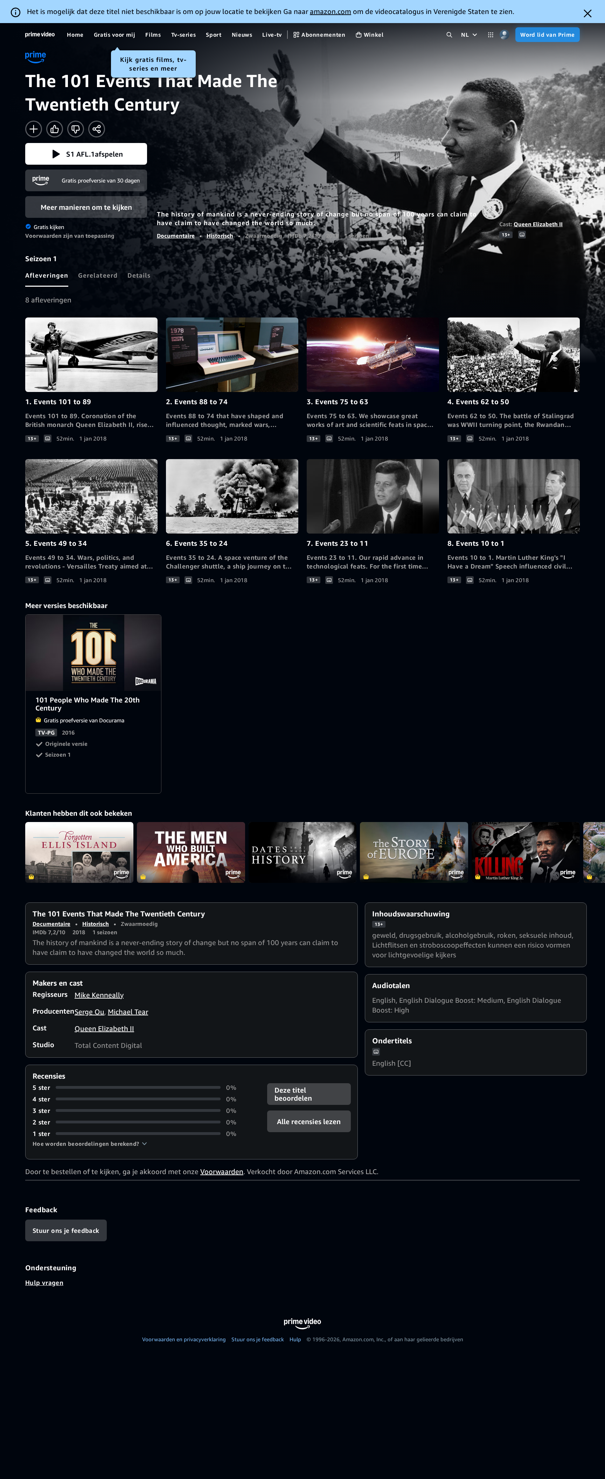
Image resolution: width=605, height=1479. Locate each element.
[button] (86, 154)
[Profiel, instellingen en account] (504, 34)
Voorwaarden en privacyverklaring (184, 1339)
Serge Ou (89, 1012)
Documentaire (176, 235)
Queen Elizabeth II (538, 224)
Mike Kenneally (99, 995)
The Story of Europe (414, 852)
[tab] (46, 275)
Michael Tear (128, 1012)
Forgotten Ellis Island (79, 852)
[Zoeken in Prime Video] (449, 34)
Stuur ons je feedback (257, 1339)
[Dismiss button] (587, 13)
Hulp (295, 1339)
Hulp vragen (44, 1282)
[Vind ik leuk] (54, 129)
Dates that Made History (303, 852)
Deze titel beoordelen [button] (293, 1094)
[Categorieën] (491, 34)
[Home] (40, 34)
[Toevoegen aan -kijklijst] (33, 129)
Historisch (220, 235)
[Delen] (96, 129)
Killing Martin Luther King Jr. (526, 852)
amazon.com (330, 11)
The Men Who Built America (191, 852)
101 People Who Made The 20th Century (94, 653)
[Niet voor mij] (75, 129)
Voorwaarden (221, 1171)
